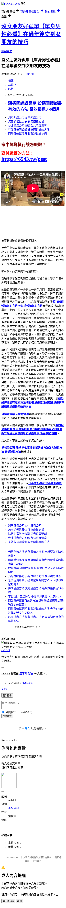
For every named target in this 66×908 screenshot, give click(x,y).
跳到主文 (6, 51)
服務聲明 (36, 861)
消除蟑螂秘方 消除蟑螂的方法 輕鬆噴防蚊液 (34, 576)
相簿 (11, 80)
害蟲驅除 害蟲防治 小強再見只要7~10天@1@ (35, 596)
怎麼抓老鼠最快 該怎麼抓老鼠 (26, 121)
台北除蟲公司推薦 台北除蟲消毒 (27, 125)
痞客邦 (23, 673)
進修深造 (27, 683)
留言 (31, 673)
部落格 (12, 84)
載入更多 (7, 695)
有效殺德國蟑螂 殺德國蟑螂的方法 (28, 129)
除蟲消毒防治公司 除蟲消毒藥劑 (27, 533)
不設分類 (29, 74)
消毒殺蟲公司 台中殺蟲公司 (24, 117)
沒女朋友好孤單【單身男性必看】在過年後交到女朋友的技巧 (31, 34)
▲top (4, 689)
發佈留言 (7, 716)
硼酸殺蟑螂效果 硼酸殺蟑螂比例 (27, 133)
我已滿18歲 (8, 901)
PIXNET (16, 857)
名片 (11, 89)
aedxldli (5, 650)
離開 (19, 901)
